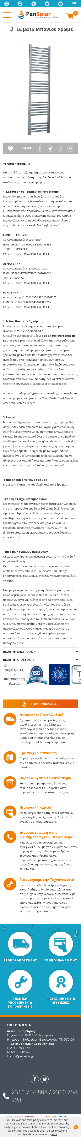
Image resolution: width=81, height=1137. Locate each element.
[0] (70, 15)
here (54, 1134)
